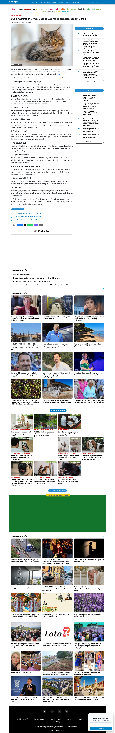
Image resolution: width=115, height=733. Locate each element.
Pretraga (94, 2)
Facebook (20, 225)
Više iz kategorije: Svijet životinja (57, 490)
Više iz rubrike (58, 411)
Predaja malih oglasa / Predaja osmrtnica (49, 727)
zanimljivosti (90, 9)
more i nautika (67, 12)
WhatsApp (30, 225)
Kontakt (80, 719)
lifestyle (14, 9)
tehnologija (81, 9)
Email (41, 225)
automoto (27, 9)
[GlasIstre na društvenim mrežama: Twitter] (53, 711)
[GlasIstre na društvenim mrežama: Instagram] (68, 711)
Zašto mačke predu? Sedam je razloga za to (28, 213)
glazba (43, 9)
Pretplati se (101, 728)
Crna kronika (37, 2)
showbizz (61, 9)
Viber (36, 225)
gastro (38, 9)
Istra (28, 2)
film (33, 9)
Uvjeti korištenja (56, 719)
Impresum (69, 719)
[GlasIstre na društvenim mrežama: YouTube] (61, 711)
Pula (22, 2)
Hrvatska (47, 2)
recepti (20, 9)
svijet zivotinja (71, 9)
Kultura (68, 2)
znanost (50, 12)
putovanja (57, 12)
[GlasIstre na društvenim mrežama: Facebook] (46, 711)
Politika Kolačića (23, 719)
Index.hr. (59, 74)
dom (47, 9)
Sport (61, 2)
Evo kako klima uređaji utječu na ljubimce (28, 217)
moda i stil (54, 9)
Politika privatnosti (39, 719)
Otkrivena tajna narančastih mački (25, 220)
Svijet (54, 2)
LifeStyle (76, 2)
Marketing (56, 722)
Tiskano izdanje (72, 727)
